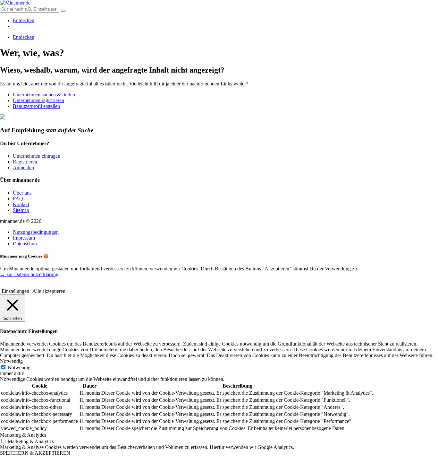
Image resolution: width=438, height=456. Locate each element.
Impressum (24, 238)
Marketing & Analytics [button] (23, 435)
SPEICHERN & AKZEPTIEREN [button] (35, 453)
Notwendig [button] (11, 361)
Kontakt (21, 204)
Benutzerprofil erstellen (36, 106)
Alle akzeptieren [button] (48, 291)
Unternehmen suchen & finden (44, 94)
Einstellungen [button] (15, 291)
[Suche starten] (63, 11)
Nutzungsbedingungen (36, 232)
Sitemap (21, 210)
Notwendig (19, 367)
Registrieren (25, 161)
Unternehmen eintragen (36, 156)
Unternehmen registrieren (38, 100)
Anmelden (23, 167)
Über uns (22, 193)
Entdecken (23, 20)
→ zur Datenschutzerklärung (29, 274)
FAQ (18, 198)
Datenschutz (25, 243)
